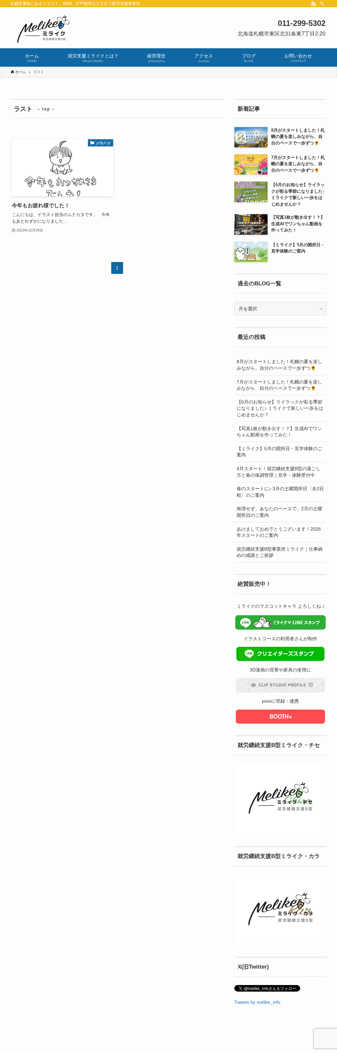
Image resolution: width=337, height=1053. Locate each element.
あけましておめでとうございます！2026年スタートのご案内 (279, 532)
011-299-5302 (301, 23)
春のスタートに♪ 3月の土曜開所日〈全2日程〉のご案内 (280, 492)
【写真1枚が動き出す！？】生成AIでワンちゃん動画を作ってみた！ (279, 432)
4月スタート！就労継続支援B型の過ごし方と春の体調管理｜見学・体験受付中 (279, 472)
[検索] (322, 3)
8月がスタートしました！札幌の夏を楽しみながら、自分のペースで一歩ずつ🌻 (279, 365)
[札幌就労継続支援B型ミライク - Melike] (168, 29)
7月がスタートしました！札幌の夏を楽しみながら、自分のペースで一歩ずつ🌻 (279, 385)
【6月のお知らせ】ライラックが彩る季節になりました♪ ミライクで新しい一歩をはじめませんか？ (280, 408)
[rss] (313, 3)
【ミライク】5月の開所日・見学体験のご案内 (279, 452)
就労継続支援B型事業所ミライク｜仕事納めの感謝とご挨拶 (280, 552)
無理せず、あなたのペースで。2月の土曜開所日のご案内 (279, 512)
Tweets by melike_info (257, 1002)
